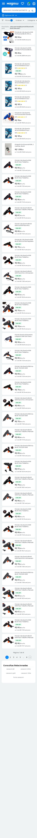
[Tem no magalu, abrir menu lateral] (3, 3)
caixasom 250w (26, 669)
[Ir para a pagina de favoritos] (22, 3)
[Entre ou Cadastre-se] (34, 3)
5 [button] (20, 657)
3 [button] (13, 657)
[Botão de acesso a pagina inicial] (12, 3)
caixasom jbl (10, 669)
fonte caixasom (18, 677)
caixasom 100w (26, 673)
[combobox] (19, 10)
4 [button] (16, 657)
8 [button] (26, 657)
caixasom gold (10, 673)
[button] (29, 11)
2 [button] (10, 657)
